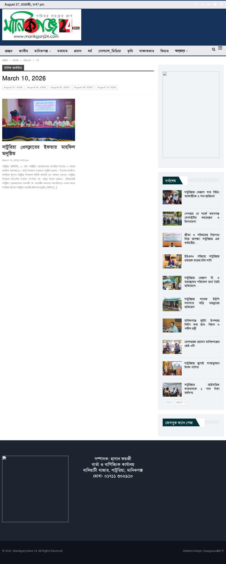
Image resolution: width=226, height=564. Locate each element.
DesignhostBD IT (213, 551)
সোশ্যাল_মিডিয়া (109, 50)
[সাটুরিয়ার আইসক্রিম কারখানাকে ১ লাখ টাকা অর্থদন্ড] (172, 390)
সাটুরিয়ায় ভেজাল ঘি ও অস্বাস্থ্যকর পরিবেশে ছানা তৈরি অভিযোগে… (202, 282)
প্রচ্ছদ (9, 50)
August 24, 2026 (36, 87)
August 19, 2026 (107, 87)
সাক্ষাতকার (146, 50)
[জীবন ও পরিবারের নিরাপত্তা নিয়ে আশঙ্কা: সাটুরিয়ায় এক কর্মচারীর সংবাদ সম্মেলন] (172, 240)
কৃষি (130, 50)
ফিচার (164, 50)
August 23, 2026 (60, 87)
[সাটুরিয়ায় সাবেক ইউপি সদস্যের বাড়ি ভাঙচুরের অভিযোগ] (172, 304)
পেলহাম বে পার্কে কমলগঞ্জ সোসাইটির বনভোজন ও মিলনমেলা (202, 218)
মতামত (62, 50)
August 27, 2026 (13, 87)
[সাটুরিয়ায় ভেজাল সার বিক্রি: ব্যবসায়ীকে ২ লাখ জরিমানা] (172, 197)
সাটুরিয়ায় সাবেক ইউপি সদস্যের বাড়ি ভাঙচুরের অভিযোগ (202, 303)
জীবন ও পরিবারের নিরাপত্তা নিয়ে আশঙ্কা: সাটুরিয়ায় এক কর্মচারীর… (202, 239)
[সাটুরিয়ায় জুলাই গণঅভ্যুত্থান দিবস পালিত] (172, 368)
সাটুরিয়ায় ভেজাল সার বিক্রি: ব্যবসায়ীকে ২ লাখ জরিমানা (202, 194)
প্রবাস (77, 50)
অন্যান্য (180, 51)
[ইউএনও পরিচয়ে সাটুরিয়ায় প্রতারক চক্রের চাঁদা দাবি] (172, 261)
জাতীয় (23, 50)
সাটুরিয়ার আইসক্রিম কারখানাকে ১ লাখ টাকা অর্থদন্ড (202, 389)
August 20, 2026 (83, 87)
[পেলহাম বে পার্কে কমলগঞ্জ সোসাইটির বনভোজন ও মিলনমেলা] (172, 219)
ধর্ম (90, 50)
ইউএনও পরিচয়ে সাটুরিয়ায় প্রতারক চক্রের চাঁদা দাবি (202, 258)
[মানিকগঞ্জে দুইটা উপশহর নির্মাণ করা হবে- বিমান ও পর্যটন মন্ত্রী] (172, 326)
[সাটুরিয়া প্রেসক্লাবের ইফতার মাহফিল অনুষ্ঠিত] (38, 120)
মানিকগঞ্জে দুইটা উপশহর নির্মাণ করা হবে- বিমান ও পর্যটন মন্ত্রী (202, 324)
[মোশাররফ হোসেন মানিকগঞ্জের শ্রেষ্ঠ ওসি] (172, 347)
